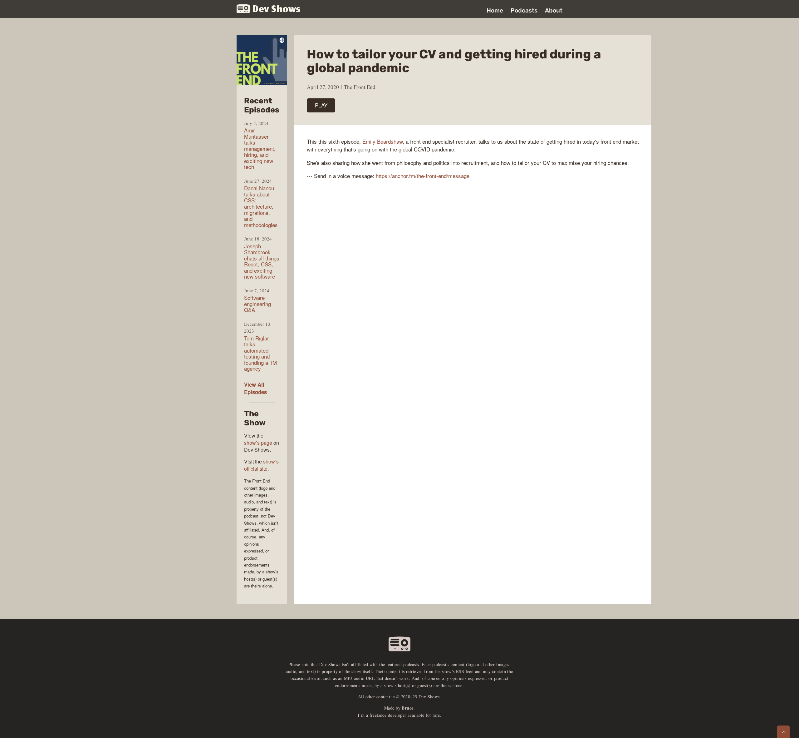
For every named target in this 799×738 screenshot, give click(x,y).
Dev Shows (276, 9)
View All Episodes (255, 388)
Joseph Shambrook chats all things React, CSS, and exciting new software (261, 261)
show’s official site (261, 465)
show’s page (258, 442)
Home (495, 10)
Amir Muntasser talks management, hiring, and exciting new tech (260, 148)
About (553, 10)
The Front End (359, 87)
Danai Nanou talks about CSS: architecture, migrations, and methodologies (261, 206)
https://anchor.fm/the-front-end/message (422, 176)
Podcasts (524, 10)
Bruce (407, 708)
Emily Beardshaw (382, 141)
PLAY (321, 105)
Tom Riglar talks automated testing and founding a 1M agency (260, 353)
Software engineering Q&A (257, 304)
